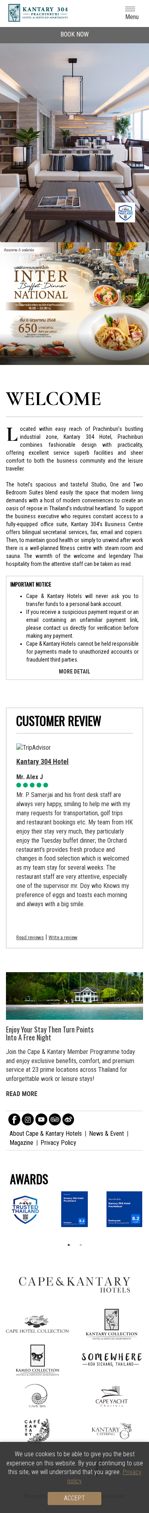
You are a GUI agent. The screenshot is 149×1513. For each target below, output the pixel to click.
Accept (74, 1498)
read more (21, 1094)
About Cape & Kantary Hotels (46, 1133)
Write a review (62, 937)
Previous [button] (20, 304)
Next (139, 131)
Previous (12, 131)
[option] (74, 303)
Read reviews (30, 937)
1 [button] (69, 1245)
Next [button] (129, 304)
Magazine (21, 1142)
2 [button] (81, 1245)
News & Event (106, 1133)
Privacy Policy (58, 1142)
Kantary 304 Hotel (42, 761)
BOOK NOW (74, 34)
